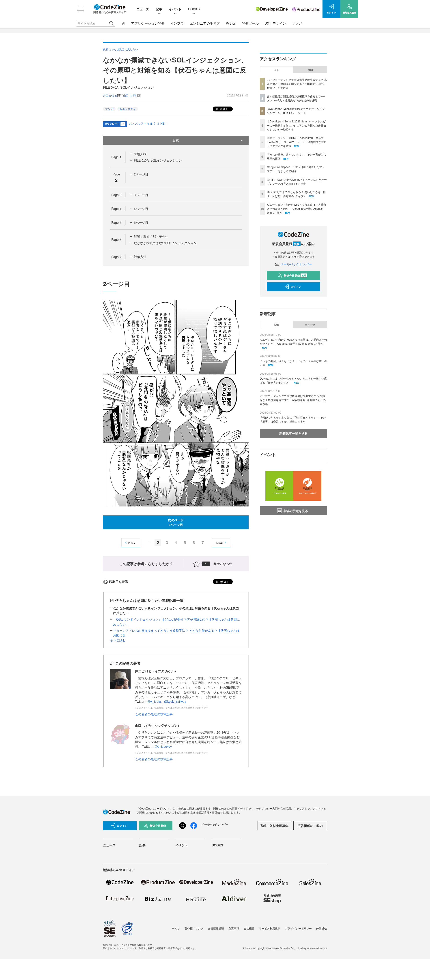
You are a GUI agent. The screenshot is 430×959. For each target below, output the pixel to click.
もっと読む (118, 640)
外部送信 (321, 928)
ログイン (295, 287)
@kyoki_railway (175, 701)
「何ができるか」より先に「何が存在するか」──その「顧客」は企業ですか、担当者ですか (293, 419)
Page (116, 157)
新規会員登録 (295, 275)
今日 (277, 70)
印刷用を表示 (118, 581)
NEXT (220, 543)
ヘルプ (176, 928)
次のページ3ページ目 (176, 522)
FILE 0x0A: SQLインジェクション (158, 160)
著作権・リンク (194, 928)
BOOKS (194, 9)
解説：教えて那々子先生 (151, 236)
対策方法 (140, 256)
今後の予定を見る (295, 510)
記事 (159, 9)
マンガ (297, 23)
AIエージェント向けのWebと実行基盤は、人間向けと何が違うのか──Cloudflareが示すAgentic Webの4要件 (296, 208)
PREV (131, 543)
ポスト (223, 109)
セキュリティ (128, 109)
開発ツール (250, 23)
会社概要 (249, 928)
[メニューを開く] (81, 9)
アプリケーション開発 (148, 23)
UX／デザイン (275, 23)
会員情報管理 (216, 928)
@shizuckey (163, 746)
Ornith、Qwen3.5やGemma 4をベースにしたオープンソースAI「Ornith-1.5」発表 (297, 181)
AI (123, 23)
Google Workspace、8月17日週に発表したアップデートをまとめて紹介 (296, 169)
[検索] (111, 23)
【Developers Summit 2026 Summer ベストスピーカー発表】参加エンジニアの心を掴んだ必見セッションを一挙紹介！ (296, 125)
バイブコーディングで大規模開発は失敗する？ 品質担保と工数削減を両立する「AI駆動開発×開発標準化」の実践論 (297, 84)
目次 (176, 140)
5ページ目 (141, 222)
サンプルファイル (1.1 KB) (147, 123)
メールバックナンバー (296, 264)
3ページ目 (141, 194)
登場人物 (140, 154)
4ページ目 (141, 208)
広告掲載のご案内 (310, 825)
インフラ (177, 23)
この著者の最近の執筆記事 (154, 714)
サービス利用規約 (269, 928)
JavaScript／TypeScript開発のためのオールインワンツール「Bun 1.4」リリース (296, 111)
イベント (175, 9)
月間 (310, 70)
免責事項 (233, 928)
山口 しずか (130, 95)
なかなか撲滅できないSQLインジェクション (165, 243)
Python (231, 23)
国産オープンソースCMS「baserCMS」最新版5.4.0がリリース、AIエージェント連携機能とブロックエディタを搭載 (297, 142)
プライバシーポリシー (298, 928)
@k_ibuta (154, 701)
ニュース (143, 9)
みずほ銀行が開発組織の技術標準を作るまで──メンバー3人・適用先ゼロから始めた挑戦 (296, 98)
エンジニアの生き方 (205, 23)
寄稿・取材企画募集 (274, 825)
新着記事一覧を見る (293, 433)
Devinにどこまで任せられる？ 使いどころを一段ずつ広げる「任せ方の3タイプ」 (296, 194)
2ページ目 (141, 174)
